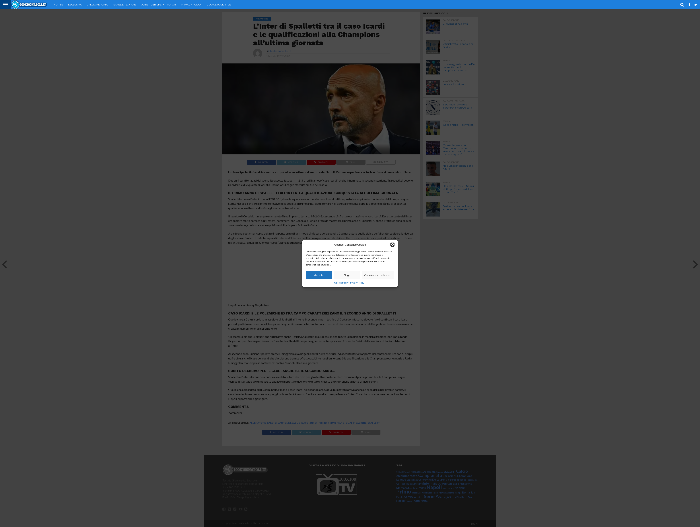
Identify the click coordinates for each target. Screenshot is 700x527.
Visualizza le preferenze (378, 275)
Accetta (318, 275)
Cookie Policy (341, 282)
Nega (347, 275)
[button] (392, 244)
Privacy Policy (357, 282)
